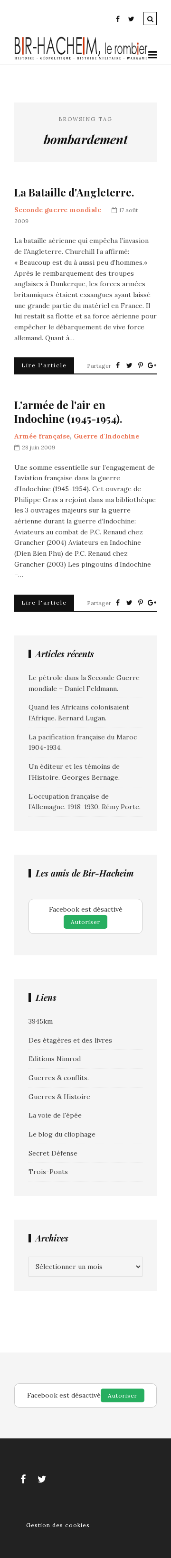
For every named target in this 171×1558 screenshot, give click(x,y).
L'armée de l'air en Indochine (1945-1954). (68, 411)
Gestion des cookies (58, 1525)
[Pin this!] (140, 365)
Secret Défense (52, 1153)
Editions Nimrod (54, 1058)
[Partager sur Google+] (152, 365)
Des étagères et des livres (70, 1040)
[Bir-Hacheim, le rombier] (81, 58)
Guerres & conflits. (58, 1077)
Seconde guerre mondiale (57, 209)
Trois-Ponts (48, 1171)
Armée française (42, 436)
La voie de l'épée (55, 1115)
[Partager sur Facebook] (118, 365)
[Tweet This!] (129, 365)
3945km (40, 1021)
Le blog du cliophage (61, 1134)
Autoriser (85, 921)
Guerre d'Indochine (106, 436)
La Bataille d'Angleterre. (74, 192)
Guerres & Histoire (59, 1096)
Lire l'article (44, 365)
